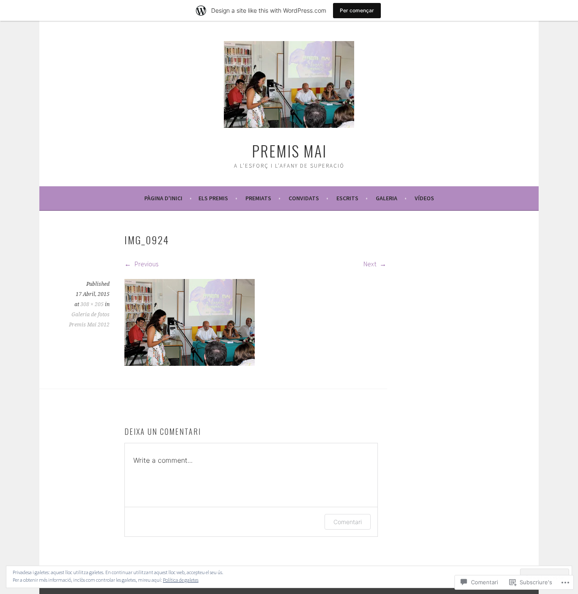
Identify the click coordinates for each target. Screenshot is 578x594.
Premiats (258, 198)
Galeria (386, 198)
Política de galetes (180, 580)
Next (370, 264)
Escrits (347, 198)
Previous (145, 264)
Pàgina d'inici (163, 198)
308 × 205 (92, 304)
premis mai (289, 150)
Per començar (357, 10)
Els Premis (213, 198)
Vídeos (424, 198)
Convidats (304, 198)
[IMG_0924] (189, 363)
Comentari (347, 521)
